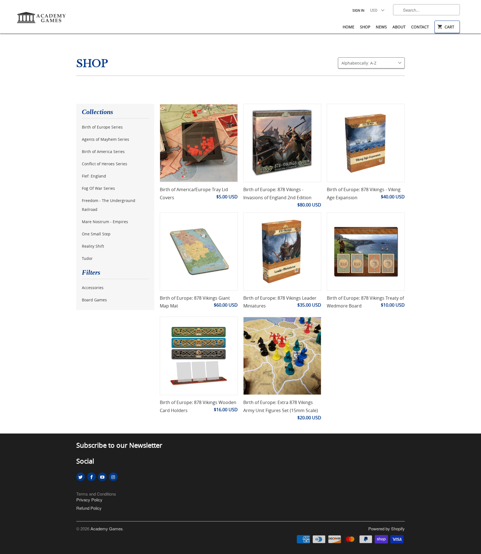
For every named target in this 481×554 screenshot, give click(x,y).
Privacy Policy (89, 500)
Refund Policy (89, 508)
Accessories (93, 287)
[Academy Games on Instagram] (113, 476)
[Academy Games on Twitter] (80, 476)
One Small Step (96, 234)
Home (348, 26)
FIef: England (94, 176)
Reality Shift (93, 246)
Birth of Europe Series (102, 127)
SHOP (92, 63)
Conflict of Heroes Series (104, 163)
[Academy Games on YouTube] (102, 476)
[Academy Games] (42, 16)
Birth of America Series (103, 151)
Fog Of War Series (98, 188)
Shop (365, 26)
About (399, 26)
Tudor (87, 258)
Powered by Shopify (386, 528)
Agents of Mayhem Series (105, 139)
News (381, 26)
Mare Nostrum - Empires (105, 221)
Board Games (94, 299)
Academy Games (106, 528)
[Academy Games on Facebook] (91, 476)
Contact (420, 26)
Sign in (358, 10)
